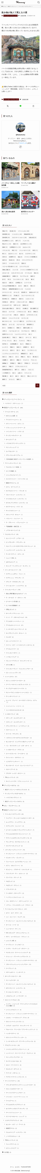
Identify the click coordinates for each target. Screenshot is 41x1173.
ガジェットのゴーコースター (15, 680)
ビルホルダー (6, 305)
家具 (12, 360)
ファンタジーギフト (13, 653)
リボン (31, 369)
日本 (4, 257)
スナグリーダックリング (14, 846)
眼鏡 (20, 363)
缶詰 (4, 282)
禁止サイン (6, 244)
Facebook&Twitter (26, 1167)
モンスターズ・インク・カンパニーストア (19, 765)
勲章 (34, 331)
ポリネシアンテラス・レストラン (17, 503)
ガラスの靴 (10, 665)
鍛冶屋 (24, 292)
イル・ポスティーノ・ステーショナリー (19, 901)
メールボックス (14, 263)
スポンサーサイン (17, 273)
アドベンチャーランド (13, 463)
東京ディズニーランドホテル (14, 801)
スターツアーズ (11, 769)
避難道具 (24, 353)
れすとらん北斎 (11, 416)
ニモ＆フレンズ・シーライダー (16, 996)
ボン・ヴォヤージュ (12, 806)
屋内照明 (6, 234)
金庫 (4, 366)
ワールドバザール (11, 412)
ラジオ (22, 340)
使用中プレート (7, 334)
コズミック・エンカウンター (15, 722)
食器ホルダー (33, 292)
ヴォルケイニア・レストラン (16, 1132)
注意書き (11, 328)
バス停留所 (6, 373)
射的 (19, 347)
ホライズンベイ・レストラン (15, 988)
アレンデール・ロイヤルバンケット (17, 842)
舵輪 (31, 302)
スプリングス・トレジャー (15, 826)
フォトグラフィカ (12, 1144)
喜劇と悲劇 (6, 270)
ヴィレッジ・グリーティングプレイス (18, 956)
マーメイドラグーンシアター (15, 1093)
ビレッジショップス (13, 672)
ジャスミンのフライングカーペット (17, 1049)
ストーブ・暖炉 (19, 321)
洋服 (11, 366)
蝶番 (4, 379)
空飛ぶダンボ (11, 609)
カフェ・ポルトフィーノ (14, 865)
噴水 (36, 273)
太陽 (11, 282)
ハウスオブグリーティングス (15, 443)
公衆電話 (19, 282)
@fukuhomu (20, 135)
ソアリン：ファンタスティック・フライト (19, 905)
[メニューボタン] (2, 2)
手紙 (15, 337)
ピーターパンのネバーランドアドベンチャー (20, 830)
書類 (19, 379)
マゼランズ (10, 881)
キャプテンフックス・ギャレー (16, 633)
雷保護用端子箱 (7, 369)
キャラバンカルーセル (13, 1061)
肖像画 (14, 299)
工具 (4, 263)
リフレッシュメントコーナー (15, 427)
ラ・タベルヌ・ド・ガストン (16, 597)
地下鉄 (5, 344)
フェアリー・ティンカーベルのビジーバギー (20, 818)
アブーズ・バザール (13, 1073)
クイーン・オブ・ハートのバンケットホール (20, 645)
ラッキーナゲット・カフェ (15, 554)
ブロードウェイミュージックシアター (18, 964)
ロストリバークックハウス (15, 1021)
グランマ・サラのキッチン (15, 582)
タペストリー (6, 292)
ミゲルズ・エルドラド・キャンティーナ (19, 1025)
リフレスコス (11, 889)
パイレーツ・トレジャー (14, 518)
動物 (19, 328)
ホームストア (11, 439)
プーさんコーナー (12, 649)
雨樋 (12, 347)
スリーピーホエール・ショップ (16, 1116)
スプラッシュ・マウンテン (15, 578)
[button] (8, 106)
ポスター (5, 273)
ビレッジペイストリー (13, 641)
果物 (35, 311)
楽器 (26, 286)
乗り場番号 (34, 308)
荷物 (23, 357)
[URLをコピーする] (33, 106)
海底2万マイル (11, 1128)
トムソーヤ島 (11, 558)
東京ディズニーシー (12, 810)
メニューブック (14, 318)
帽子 (17, 369)
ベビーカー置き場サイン (9, 266)
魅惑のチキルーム (12, 483)
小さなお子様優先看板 (9, 286)
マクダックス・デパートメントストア (18, 952)
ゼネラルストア (11, 562)
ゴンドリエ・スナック (13, 877)
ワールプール (11, 1101)
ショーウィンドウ (20, 334)
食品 (20, 257)
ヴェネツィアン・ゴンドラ (15, 858)
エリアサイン (30, 321)
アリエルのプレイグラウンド (15, 1104)
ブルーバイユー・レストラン (15, 495)
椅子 (18, 241)
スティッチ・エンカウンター (15, 718)
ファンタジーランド (12, 589)
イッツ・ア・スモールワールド (16, 617)
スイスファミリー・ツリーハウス (17, 479)
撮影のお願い (27, 328)
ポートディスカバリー (13, 976)
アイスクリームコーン (13, 419)
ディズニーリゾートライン (14, 399)
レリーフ (27, 282)
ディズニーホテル (11, 785)
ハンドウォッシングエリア (10, 353)
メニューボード (24, 250)
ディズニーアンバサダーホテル (15, 793)
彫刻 (4, 324)
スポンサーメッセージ (19, 237)
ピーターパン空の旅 (13, 601)
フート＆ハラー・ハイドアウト (16, 586)
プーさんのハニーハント (14, 625)
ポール (16, 292)
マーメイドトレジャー (13, 1112)
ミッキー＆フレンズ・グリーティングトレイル (21, 1041)
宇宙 (29, 340)
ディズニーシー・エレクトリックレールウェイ (21, 921)
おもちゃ (26, 247)
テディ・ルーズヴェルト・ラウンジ (17, 937)
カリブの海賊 (11, 471)
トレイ (15, 270)
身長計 (15, 276)
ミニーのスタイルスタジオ (15, 710)
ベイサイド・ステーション (14, 403)
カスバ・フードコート (13, 1065)
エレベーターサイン (27, 295)
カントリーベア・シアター (15, 538)
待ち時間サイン (7, 241)
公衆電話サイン (15, 247)
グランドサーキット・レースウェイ (17, 726)
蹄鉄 (21, 337)
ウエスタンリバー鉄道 (13, 467)
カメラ (11, 311)
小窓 (4, 331)
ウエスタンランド (11, 534)
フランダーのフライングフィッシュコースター (21, 1085)
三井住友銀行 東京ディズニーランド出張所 (19, 459)
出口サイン (12, 253)
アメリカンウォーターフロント (16, 909)
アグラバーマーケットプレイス (16, 1077)
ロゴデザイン (30, 253)
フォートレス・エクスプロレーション (18, 862)
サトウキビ (25, 331)
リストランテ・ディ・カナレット (17, 873)
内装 (11, 357)
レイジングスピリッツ (13, 1010)
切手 (12, 302)
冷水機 (25, 308)
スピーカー (21, 324)
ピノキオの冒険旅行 (13, 605)
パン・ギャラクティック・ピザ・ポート (19, 746)
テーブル (28, 273)
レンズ (5, 347)
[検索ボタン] (38, 2)
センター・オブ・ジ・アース (15, 1124)
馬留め (28, 344)
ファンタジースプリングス (10, 15)
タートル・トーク (12, 925)
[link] (20, 146)
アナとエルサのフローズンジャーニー (18, 834)
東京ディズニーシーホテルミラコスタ (17, 789)
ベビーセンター (14, 331)
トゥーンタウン (11, 676)
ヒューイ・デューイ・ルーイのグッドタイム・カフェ (21, 701)
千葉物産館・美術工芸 (13, 526)
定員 (12, 350)
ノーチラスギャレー (13, 1136)
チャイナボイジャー (13, 510)
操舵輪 (5, 363)
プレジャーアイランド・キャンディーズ (19, 661)
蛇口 (23, 376)
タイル (11, 379)
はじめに (17, 1167)
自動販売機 (23, 15)
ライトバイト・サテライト (15, 757)
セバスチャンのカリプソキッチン (17, 1108)
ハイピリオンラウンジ (13, 797)
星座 (4, 318)
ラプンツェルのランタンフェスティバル (19, 838)
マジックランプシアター (14, 1057)
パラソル (6, 250)
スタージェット (11, 730)
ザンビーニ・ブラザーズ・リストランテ (19, 869)
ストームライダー (12, 980)
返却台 (25, 305)
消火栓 (11, 260)
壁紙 (23, 263)
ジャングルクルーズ (13, 475)
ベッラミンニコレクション (15, 897)
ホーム (12, 1167)
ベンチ (26, 241)
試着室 (26, 347)
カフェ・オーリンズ (13, 487)
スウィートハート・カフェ (15, 423)
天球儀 (13, 363)
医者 (21, 299)
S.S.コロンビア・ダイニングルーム (17, 933)
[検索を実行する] (37, 386)
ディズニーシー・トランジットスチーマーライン (21, 854)
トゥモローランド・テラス (15, 750)
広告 (4, 311)
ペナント (27, 373)
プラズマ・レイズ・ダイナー (15, 773)
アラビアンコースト (12, 1045)
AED (35, 250)
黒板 (19, 360)
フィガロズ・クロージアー (15, 893)
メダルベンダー (22, 302)
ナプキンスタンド (21, 366)
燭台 (32, 286)
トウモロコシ (21, 311)
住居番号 (12, 257)
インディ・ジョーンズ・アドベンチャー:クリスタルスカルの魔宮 (21, 1005)
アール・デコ (6, 340)
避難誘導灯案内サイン (16, 289)
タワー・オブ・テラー (14, 913)
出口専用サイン (25, 244)
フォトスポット (18, 279)
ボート (28, 337)
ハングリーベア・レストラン (15, 550)
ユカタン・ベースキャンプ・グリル (17, 1017)
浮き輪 (16, 295)
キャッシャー (6, 315)
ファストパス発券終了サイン (29, 270)
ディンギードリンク (13, 696)
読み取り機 (6, 337)
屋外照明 (6, 237)
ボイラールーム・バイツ (14, 506)
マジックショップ (12, 447)
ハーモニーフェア (12, 657)
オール (35, 363)
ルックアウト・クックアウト (15, 822)
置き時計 (5, 299)
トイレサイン (17, 234)
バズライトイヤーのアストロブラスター (19, 738)
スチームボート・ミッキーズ (15, 972)
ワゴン (34, 360)
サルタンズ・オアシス (13, 1069)
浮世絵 (27, 363)
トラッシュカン (23, 231)
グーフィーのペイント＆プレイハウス (18, 684)
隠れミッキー (32, 376)
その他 (7, 1152)
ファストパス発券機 (30, 257)
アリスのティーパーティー (15, 621)
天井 (18, 308)
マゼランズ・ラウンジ (13, 885)
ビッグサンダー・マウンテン (15, 542)
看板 (4, 231)
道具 (4, 260)
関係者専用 (28, 234)
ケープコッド (11, 968)
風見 (15, 244)
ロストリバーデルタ (12, 1000)
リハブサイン (32, 350)
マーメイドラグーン (12, 1081)
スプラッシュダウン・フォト (15, 574)
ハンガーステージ (12, 1033)
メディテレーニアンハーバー (15, 850)
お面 (20, 373)
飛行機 (5, 376)
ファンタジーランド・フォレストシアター (19, 669)
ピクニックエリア (12, 1148)
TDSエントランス (11, 1140)
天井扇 (5, 302)
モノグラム (24, 276)
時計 (14, 250)
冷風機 (5, 360)
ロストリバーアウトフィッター (16, 1037)
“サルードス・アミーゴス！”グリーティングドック (22, 1029)
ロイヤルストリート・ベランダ (16, 491)
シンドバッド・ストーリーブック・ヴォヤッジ (21, 1053)
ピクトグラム (24, 266)
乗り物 (35, 357)
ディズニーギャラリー (13, 435)
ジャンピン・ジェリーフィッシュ (17, 1097)
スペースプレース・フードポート (17, 753)
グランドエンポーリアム (14, 455)
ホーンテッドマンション (14, 613)
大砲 (16, 315)
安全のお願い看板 (8, 308)
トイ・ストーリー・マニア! (15, 917)
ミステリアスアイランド (13, 1120)
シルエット (30, 299)
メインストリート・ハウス (15, 431)
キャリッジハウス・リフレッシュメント (19, 781)
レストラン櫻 (11, 941)
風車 (4, 247)
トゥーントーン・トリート (15, 706)
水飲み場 (32, 237)
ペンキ (28, 289)
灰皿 (22, 315)
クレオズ (10, 637)
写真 (4, 289)
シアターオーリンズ (13, 530)
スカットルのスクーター (14, 1089)
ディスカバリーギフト (13, 992)
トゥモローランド (11, 714)
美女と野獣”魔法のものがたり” (16, 593)
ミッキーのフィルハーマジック (16, 629)
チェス (26, 360)
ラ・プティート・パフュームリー (17, 522)
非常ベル (17, 305)
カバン (11, 324)
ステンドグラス (27, 260)
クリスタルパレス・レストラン (16, 499)
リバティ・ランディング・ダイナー (17, 948)
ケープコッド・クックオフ (15, 945)
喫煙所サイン (6, 295)
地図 (32, 276)
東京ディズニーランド (13, 407)
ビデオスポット (32, 315)
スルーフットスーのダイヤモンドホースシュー (21, 546)
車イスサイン (6, 321)
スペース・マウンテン (13, 734)
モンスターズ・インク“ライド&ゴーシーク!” (20, 742)
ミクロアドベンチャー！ (14, 761)
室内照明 (30, 324)
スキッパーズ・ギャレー (14, 514)
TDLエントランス (11, 777)
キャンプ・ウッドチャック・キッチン (18, 566)
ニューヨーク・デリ (13, 929)
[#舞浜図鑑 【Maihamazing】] (20, 2)
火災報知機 (14, 344)
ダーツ (5, 350)
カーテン (24, 318)
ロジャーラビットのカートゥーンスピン (19, 692)
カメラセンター (11, 451)
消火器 (13, 231)
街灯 (4, 357)
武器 (23, 369)
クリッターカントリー (13, 570)
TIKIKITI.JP (22, 143)
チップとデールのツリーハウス (16, 688)
